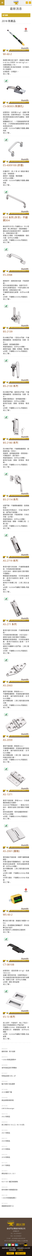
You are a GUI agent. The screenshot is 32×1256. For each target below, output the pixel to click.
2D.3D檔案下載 (7, 1092)
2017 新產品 (6, 1165)
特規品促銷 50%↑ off (9, 1076)
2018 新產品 (6, 1157)
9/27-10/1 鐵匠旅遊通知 (10, 1182)
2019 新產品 (6, 1149)
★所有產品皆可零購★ (9, 1068)
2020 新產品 (6, 1141)
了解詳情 (20, 1250)
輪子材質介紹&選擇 (8, 1084)
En (30, 3)
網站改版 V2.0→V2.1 (9, 1173)
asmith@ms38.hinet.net (18, 1238)
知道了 (10, 1253)
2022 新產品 (6, 1117)
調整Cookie (20, 1253)
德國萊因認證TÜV (8, 1206)
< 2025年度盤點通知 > (9, 1198)
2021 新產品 (6, 1133)
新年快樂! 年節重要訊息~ (10, 1190)
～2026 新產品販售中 (9, 1060)
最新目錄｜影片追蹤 (8, 1051)
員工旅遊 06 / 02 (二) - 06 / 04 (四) (13, 1125)
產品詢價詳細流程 (8, 1100)
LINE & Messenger (8, 1108)
